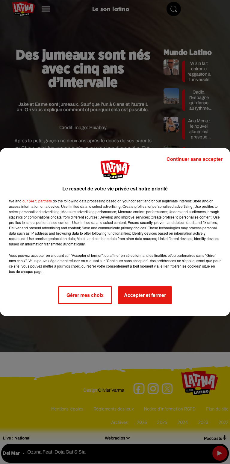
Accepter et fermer (145, 294)
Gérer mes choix (85, 294)
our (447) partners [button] (37, 200)
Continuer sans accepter (195, 158)
